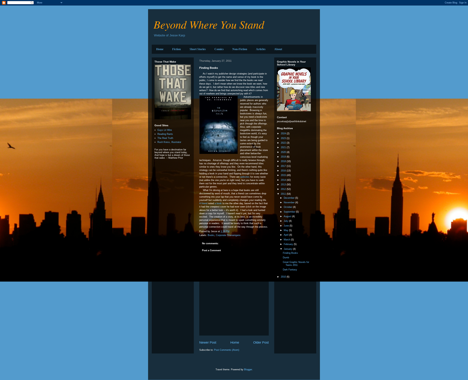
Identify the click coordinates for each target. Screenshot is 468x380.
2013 (284, 184)
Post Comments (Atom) (226, 350)
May (286, 230)
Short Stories (198, 49)
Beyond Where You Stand (209, 24)
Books (211, 235)
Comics (219, 49)
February (289, 244)
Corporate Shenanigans (228, 235)
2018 (284, 161)
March (287, 239)
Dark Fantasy (290, 269)
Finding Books (290, 253)
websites (245, 176)
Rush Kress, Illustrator (169, 142)
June (287, 225)
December (289, 197)
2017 (284, 166)
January (288, 249)
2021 (284, 147)
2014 (284, 180)
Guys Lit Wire (164, 130)
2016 (284, 170)
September (290, 211)
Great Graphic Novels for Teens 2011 (296, 263)
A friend (203, 203)
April (286, 234)
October (288, 207)
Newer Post (207, 342)
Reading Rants (165, 134)
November (289, 202)
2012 (284, 189)
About (278, 49)
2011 (284, 193)
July (286, 221)
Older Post (261, 342)
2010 (284, 276)
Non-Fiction (239, 49)
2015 (284, 175)
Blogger (248, 369)
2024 (284, 133)
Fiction (176, 49)
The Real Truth (165, 138)
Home (159, 49)
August (288, 216)
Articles (260, 49)
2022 (284, 142)
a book (218, 203)
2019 (284, 156)
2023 (284, 138)
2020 (284, 152)
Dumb (286, 257)
